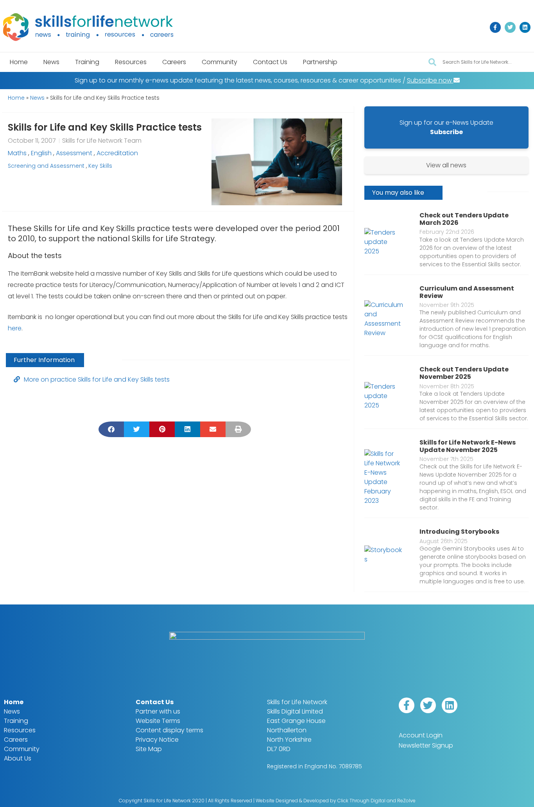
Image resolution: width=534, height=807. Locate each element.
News (51, 61)
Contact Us (270, 61)
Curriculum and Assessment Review (466, 292)
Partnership (320, 61)
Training (87, 61)
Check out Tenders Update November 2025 (464, 373)
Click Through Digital (361, 800)
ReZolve (406, 800)
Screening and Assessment (46, 166)
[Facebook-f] (495, 27)
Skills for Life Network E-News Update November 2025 (467, 446)
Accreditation (117, 153)
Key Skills (100, 166)
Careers (174, 61)
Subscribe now (430, 80)
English (41, 153)
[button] (111, 429)
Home (19, 61)
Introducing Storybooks (459, 531)
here (15, 328)
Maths (17, 153)
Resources (131, 61)
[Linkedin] (525, 27)
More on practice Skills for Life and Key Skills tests (97, 379)
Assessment (74, 153)
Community (219, 61)
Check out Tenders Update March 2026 (464, 219)
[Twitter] (510, 27)
